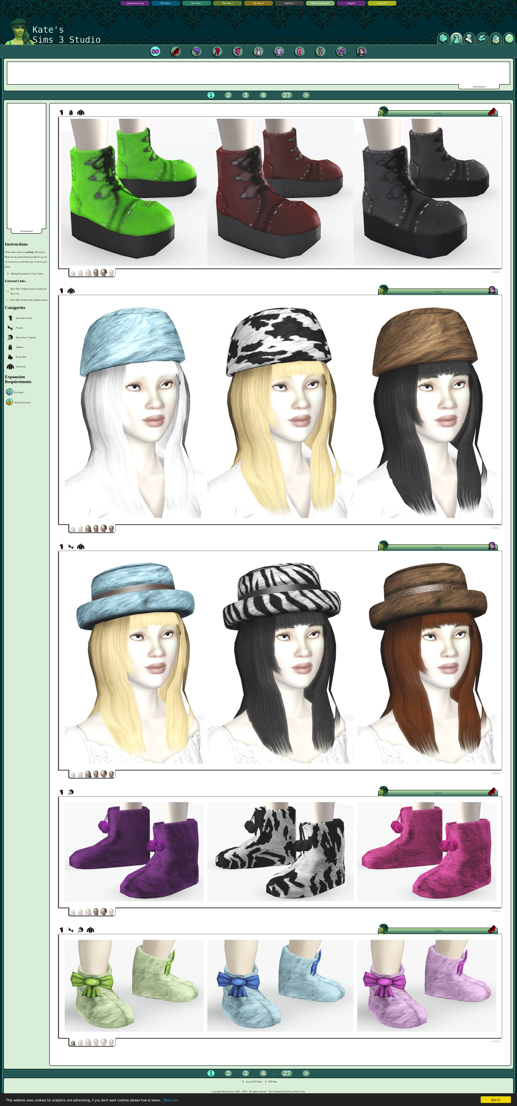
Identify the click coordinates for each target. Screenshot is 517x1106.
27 (287, 95)
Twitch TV (382, 3)
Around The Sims (254, 1081)
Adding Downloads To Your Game (27, 273)
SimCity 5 (289, 3)
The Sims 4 (258, 3)
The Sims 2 (196, 3)
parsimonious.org (135, 3)
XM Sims (272, 1081)
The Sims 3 (227, 3)
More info (171, 1099)
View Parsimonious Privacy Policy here (287, 1091)
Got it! (495, 1099)
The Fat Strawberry (320, 3)
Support (351, 3)
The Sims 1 (165, 3)
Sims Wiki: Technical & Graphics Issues (29, 300)
